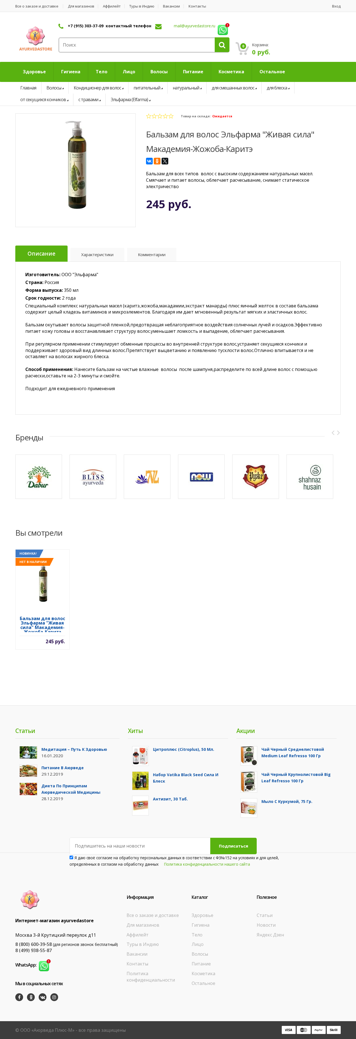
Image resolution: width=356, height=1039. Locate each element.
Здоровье (202, 915)
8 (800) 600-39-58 (33, 944)
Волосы (53, 88)
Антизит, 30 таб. (170, 799)
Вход (336, 6)
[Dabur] (38, 477)
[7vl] (147, 477)
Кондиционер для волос (97, 88)
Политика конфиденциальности (151, 976)
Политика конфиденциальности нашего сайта (207, 864)
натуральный (186, 88)
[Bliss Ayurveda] (93, 477)
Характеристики (97, 254)
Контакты (197, 6)
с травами (88, 99)
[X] (165, 161)
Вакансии (171, 6)
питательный (147, 88)
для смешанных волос (233, 88)
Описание (41, 253)
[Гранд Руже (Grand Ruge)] (255, 477)
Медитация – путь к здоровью (74, 749)
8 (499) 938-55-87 (33, 950)
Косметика (203, 973)
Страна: (34, 282)
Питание (201, 964)
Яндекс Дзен (270, 935)
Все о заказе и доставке (36, 6)
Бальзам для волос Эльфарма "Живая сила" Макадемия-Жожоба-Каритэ (42, 624)
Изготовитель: (42, 274)
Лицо (198, 944)
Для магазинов (81, 6)
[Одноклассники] (157, 161)
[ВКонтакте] (149, 161)
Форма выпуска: (44, 290)
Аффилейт (112, 6)
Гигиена (200, 925)
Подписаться (233, 846)
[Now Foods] (201, 477)
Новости (266, 925)
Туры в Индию (141, 6)
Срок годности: (43, 298)
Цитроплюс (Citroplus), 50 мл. (183, 749)
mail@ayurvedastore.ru (194, 25)
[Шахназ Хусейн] (309, 477)
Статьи (265, 915)
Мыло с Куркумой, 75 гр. (286, 801)
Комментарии (151, 254)
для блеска (277, 88)
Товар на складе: (196, 116)
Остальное (203, 983)
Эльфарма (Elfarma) (129, 99)
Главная (28, 88)
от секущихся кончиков (43, 99)
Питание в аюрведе (62, 767)
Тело (197, 935)
